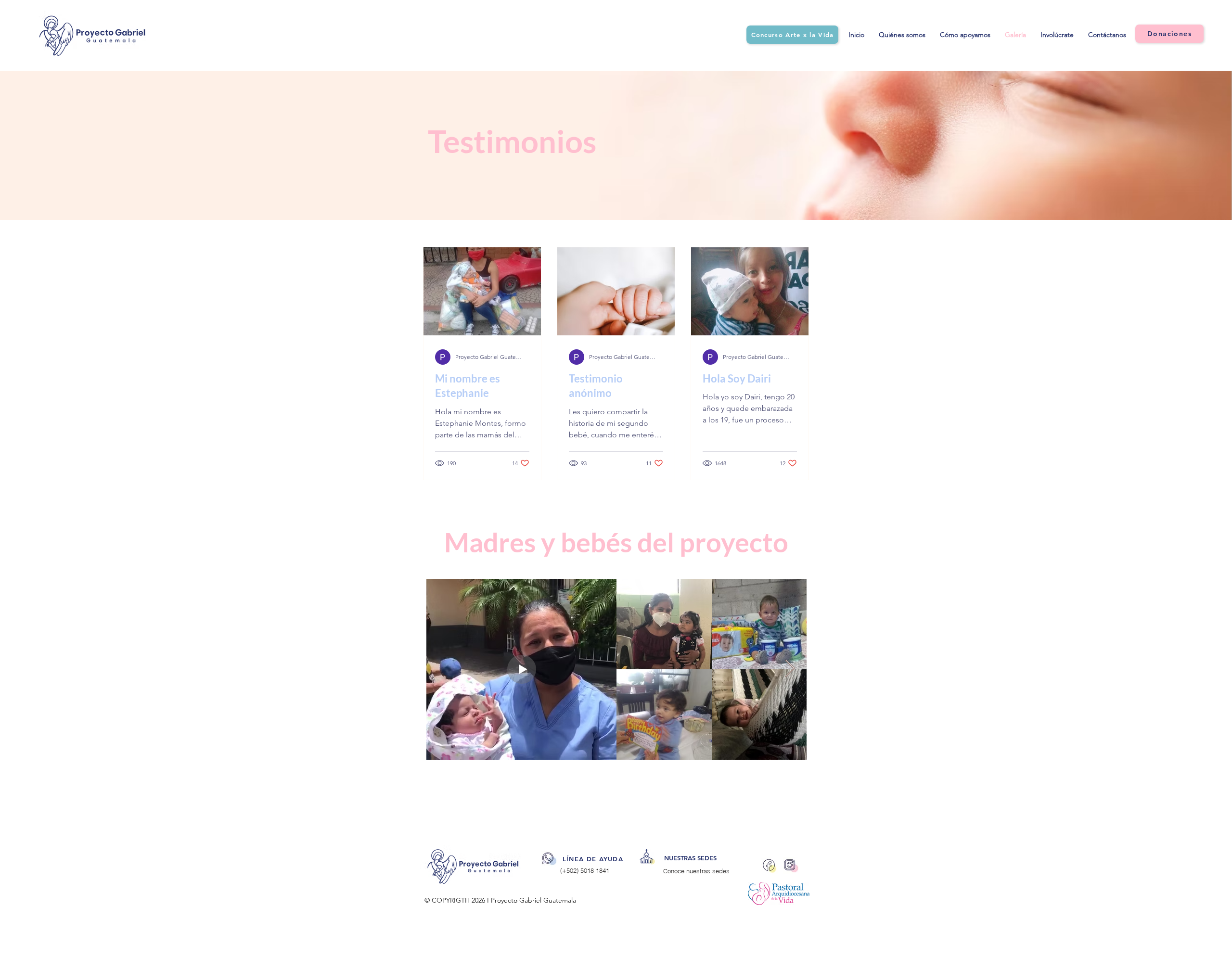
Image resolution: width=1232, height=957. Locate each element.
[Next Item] (790, 669)
